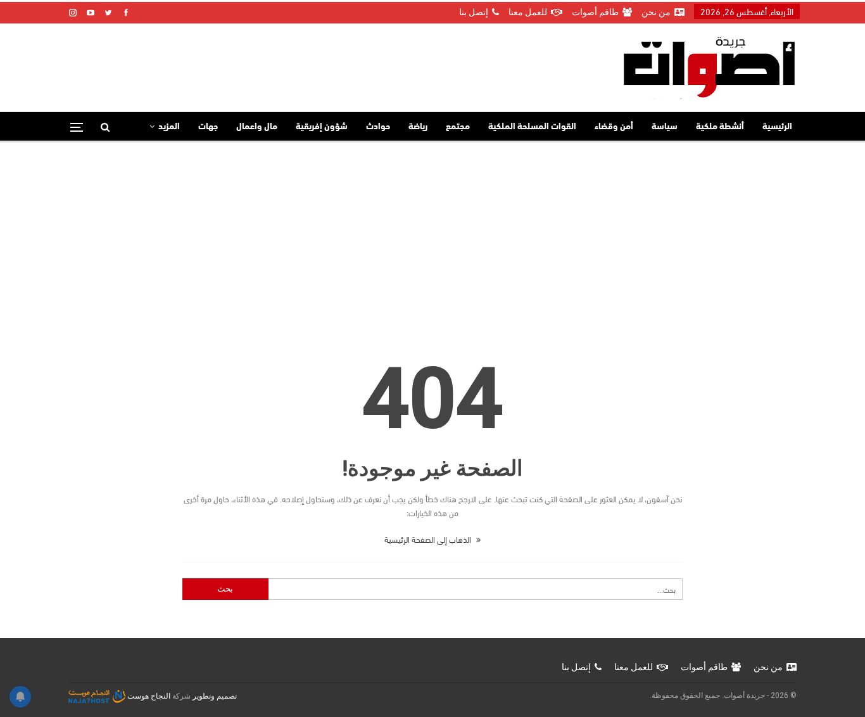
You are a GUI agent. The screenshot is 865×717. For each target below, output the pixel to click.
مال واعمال (256, 127)
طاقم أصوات (595, 12)
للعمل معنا (527, 12)
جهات (208, 127)
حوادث (378, 127)
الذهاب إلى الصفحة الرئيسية (428, 539)
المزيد (169, 127)
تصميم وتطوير (215, 696)
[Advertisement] (432, 237)
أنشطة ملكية (720, 127)
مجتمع (458, 127)
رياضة (417, 127)
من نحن (656, 12)
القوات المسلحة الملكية (532, 127)
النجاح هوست (147, 696)
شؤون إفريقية (322, 127)
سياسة (665, 127)
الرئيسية (777, 127)
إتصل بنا (473, 12)
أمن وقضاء (614, 127)
